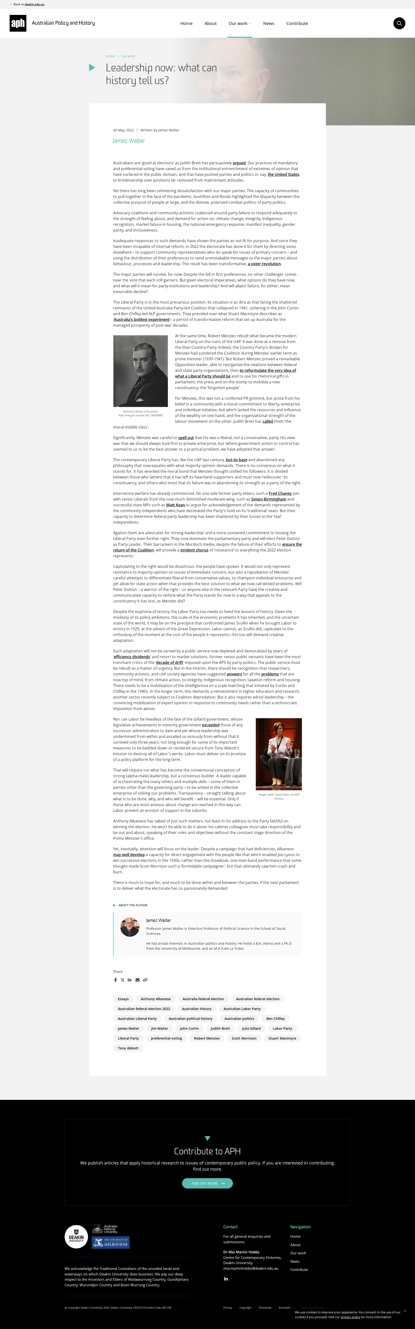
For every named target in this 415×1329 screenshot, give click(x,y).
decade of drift (169, 662)
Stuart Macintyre (282, 1038)
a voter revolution (264, 263)
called (267, 421)
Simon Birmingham (268, 499)
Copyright (245, 1307)
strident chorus (194, 550)
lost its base (236, 459)
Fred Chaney (280, 493)
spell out (186, 437)
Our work (238, 23)
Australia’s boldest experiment (142, 319)
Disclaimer (265, 1307)
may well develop (129, 854)
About (211, 23)
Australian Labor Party (242, 1008)
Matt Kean (176, 505)
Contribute (297, 23)
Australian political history (191, 1018)
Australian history (197, 1008)
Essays (123, 999)
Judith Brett (220, 1028)
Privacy (227, 1307)
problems (270, 674)
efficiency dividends (132, 656)
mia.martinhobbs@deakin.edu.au (250, 1268)
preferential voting (166, 1038)
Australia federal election (203, 999)
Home (186, 23)
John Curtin (189, 1028)
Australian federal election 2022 (144, 1008)
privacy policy (350, 1317)
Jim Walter (159, 1028)
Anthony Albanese (156, 999)
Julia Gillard (251, 1028)
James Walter (128, 1028)
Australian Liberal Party (137, 1018)
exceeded (211, 725)
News (269, 23)
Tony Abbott (128, 1048)
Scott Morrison (244, 1038)
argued (239, 162)
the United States (283, 174)
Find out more (205, 1184)
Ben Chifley (275, 1018)
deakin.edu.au (34, 4)
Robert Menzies (207, 1038)
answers (234, 674)
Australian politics (239, 1018)
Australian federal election (258, 999)
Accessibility (286, 1307)
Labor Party (282, 1028)
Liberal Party (128, 1038)
